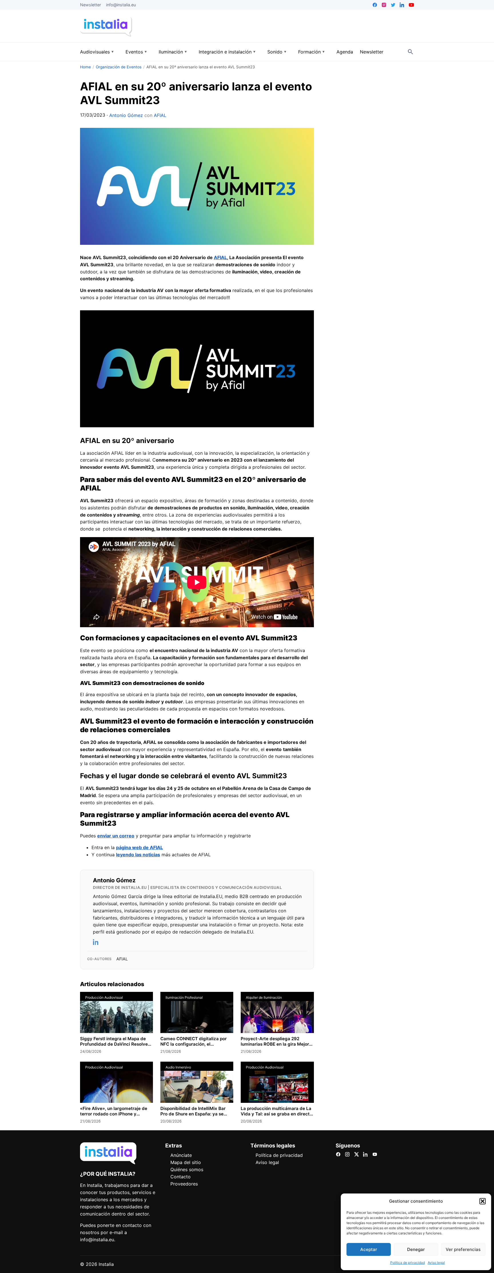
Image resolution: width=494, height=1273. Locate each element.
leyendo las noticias (138, 854)
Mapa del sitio (185, 1162)
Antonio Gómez (126, 115)
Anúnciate (181, 1155)
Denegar (416, 1249)
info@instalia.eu (121, 4)
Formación (309, 52)
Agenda (344, 52)
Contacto (180, 1176)
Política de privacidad (407, 1262)
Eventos (134, 52)
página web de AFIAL (139, 847)
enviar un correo (115, 836)
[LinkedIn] (96, 942)
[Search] (410, 51)
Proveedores (184, 1184)
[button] (482, 1201)
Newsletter (90, 4)
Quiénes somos (186, 1169)
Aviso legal (436, 1262)
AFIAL (160, 115)
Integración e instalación (225, 52)
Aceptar (368, 1249)
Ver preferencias (463, 1249)
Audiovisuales (95, 52)
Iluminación (171, 52)
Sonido (274, 52)
